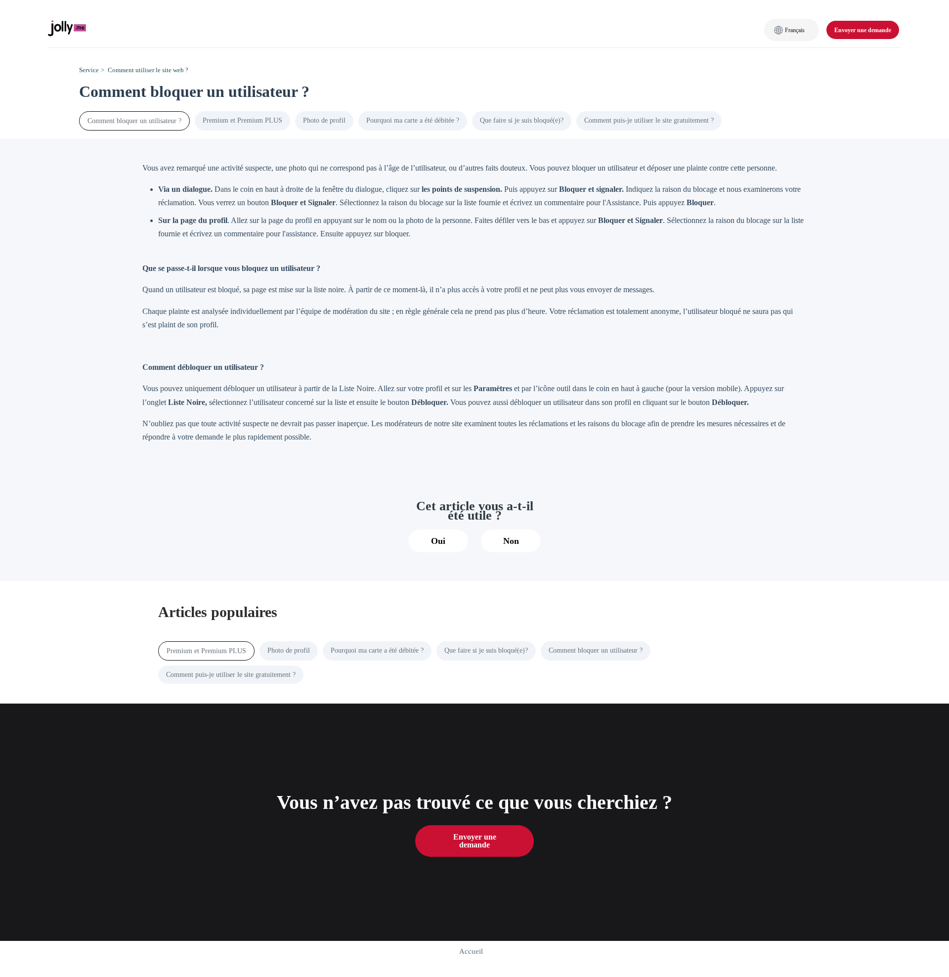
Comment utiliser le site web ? (148, 70)
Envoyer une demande (862, 30)
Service (89, 70)
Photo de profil (324, 120)
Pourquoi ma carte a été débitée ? (412, 120)
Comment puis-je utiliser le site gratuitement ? (649, 120)
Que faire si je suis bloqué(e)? (521, 120)
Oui (438, 541)
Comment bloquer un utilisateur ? (134, 121)
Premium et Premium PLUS (242, 120)
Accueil (471, 951)
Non (511, 541)
